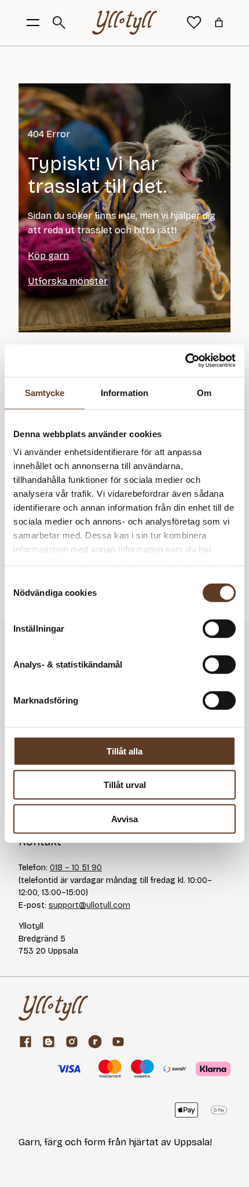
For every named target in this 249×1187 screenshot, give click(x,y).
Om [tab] (204, 392)
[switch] (219, 628)
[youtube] (118, 1042)
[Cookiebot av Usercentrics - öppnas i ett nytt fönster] (185, 360)
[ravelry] (95, 1042)
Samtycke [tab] (45, 392)
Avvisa (124, 818)
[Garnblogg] (49, 1042)
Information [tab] (124, 392)
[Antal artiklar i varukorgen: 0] (218, 22)
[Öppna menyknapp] (33, 22)
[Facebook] (25, 1042)
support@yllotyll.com (89, 905)
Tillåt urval (125, 785)
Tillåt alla (124, 751)
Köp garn (48, 255)
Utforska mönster (68, 281)
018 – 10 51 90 (76, 868)
